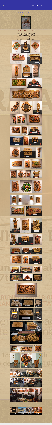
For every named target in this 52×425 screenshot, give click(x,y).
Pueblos (21, 4)
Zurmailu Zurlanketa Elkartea (26, 30)
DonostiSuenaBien (36, 5)
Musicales (8, 4)
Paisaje (18, 4)
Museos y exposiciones (13, 4)
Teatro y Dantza (24, 4)
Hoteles (4, 4)
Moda (6, 4)
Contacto (3, 5)
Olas (16, 4)
